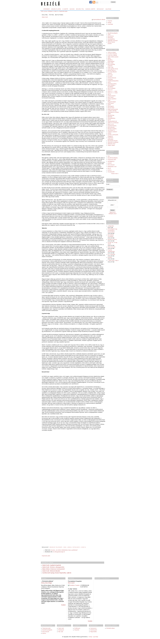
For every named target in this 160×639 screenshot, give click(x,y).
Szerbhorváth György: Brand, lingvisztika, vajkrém (56, 572)
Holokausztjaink (112, 95)
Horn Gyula (110, 97)
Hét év (109, 94)
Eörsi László (71, 583)
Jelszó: (112, 205)
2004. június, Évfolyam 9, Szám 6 (49, 11)
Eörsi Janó (110, 74)
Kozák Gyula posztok (113, 109)
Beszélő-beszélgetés (113, 33)
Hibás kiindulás (111, 247)
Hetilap (109, 22)
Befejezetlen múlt (112, 166)
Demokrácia (111, 36)
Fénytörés (76, 630)
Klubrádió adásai (110, 628)
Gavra (109, 82)
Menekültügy (111, 115)
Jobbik (109, 104)
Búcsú (109, 168)
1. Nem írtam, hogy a (113, 260)
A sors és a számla (112, 55)
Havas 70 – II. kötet (113, 92)
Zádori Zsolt (45, 17)
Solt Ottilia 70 (111, 130)
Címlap (90, 636)
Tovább (63, 605)
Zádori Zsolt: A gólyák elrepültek (51, 565)
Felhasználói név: (112, 200)
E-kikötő (65, 9)
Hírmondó (46, 9)
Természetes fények (113, 140)
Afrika (109, 58)
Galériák (108, 9)
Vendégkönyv (111, 161)
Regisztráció (113, 212)
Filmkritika (110, 37)
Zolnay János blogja (46, 583)
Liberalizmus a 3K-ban (113, 112)
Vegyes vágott (111, 145)
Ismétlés (110, 257)
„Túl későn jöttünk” (47, 581)
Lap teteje (95, 636)
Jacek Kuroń (111, 103)
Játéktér (110, 163)
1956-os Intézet (112, 52)
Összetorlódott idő (112, 121)
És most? (110, 76)
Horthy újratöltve (112, 98)
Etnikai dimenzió (112, 77)
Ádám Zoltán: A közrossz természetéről (53, 569)
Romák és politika (112, 128)
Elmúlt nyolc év (112, 70)
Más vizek (60, 631)
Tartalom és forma (112, 239)
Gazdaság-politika (112, 83)
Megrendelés (93, 631)
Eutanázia (110, 79)
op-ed (109, 119)
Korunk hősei (111, 107)
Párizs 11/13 (111, 124)
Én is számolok (111, 254)
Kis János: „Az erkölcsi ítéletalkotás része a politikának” (64, 550)
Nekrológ (110, 116)
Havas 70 (110, 89)
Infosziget (100, 9)
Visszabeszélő (111, 171)
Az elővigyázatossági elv (59, 551)
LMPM (109, 113)
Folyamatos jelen (63, 11)
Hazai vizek (61, 628)
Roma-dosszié (111, 127)
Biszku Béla (110, 62)
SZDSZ (109, 133)
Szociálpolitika (111, 39)
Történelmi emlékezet (113, 142)
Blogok (72, 9)
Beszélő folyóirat (56, 547)
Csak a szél (110, 67)
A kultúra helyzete (112, 53)
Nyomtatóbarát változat (99, 19)
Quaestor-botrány (112, 125)
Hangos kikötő (90, 9)
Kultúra (109, 170)
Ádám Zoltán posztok (113, 56)
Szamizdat (110, 24)
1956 (109, 34)
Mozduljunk (61, 630)
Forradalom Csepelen (75, 581)
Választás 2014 (111, 143)
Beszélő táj (80, 9)
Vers (109, 156)
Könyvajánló (111, 106)
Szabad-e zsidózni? (112, 131)
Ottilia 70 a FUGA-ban (113, 122)
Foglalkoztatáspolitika (113, 80)
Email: (108, 184)
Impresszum (93, 628)
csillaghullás (111, 226)
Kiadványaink (93, 630)
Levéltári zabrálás (112, 110)
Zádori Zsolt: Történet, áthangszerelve (53, 567)
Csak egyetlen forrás (113, 68)
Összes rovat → (115, 173)
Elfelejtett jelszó (112, 213)
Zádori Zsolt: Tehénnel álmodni (51, 571)
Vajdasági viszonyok (113, 40)
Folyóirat (110, 20)
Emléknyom (77, 628)
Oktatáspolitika (111, 118)
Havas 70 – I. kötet (112, 91)
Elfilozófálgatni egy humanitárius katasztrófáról (112, 230)
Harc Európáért (111, 88)
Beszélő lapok (56, 9)
